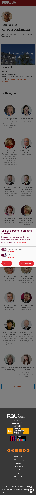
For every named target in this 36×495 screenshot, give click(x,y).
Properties (19, 473)
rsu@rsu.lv (25, 489)
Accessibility (19, 467)
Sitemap (19, 480)
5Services (10, 257)
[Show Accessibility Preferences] (31, 490)
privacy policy (21, 242)
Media (19, 470)
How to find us (19, 477)
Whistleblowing (19, 460)
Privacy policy (19, 457)
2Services (10, 251)
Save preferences (26, 263)
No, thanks (7, 263)
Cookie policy (19, 463)
